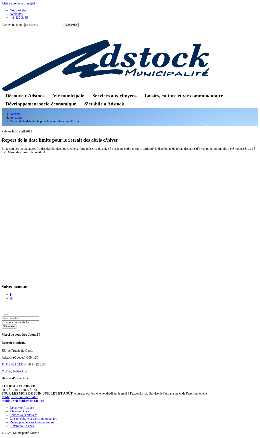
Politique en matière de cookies (23, 400)
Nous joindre (18, 10)
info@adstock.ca (14, 371)
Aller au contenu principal (18, 3)
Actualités (16, 14)
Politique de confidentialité (20, 397)
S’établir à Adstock (104, 103)
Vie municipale (68, 95)
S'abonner (9, 326)
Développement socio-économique (41, 103)
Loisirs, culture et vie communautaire (184, 95)
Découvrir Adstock (25, 95)
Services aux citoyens (114, 95)
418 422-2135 (19, 17)
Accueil (15, 114)
